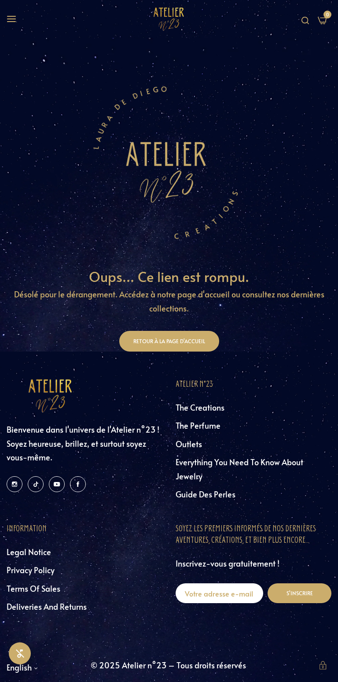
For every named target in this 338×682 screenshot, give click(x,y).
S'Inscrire (300, 593)
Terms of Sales (33, 588)
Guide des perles (205, 494)
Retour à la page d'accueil (169, 341)
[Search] (305, 19)
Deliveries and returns (47, 606)
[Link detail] (14, 483)
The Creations (200, 407)
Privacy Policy (31, 569)
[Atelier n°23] (169, 19)
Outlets (189, 443)
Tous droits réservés (212, 665)
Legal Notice (29, 551)
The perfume (198, 425)
